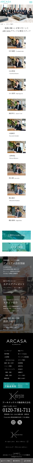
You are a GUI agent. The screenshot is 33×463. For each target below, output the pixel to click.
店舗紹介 (20, 372)
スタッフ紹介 (21, 375)
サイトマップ (9, 447)
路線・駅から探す (9, 363)
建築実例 (6, 378)
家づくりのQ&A (22, 354)
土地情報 (6, 357)
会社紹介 (20, 369)
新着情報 (20, 363)
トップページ (7, 351)
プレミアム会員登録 (23, 357)
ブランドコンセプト (9, 369)
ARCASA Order (10, 360)
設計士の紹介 (21, 378)
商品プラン (21, 351)
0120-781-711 (17, 409)
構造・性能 (8, 372)
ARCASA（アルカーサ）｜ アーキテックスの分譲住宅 (5, 2)
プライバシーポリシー (21, 447)
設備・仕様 (8, 375)
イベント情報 (7, 366)
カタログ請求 (21, 360)
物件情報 (6, 354)
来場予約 (20, 366)
